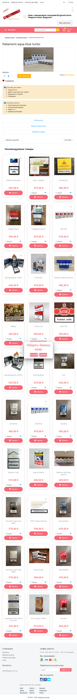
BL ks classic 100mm (38, 618)
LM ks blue (38, 278)
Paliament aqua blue (13, 180)
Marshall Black (38, 375)
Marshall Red (63, 570)
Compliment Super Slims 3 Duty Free (13, 619)
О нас (42, 2)
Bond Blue (13, 424)
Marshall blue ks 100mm (13, 278)
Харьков (42, 688)
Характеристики (38, 126)
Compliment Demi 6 (38, 229)
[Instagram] (41, 679)
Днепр (22, 690)
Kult (63, 375)
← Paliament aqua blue (11, 140)
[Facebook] (45, 679)
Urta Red (63, 618)
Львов (31, 690)
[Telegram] (48, 679)
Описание (38, 120)
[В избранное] (8, 81)
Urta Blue (63, 424)
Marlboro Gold (13, 472)
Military (13, 326)
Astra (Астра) (38, 570)
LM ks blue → (68, 140)
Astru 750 (63, 326)
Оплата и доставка (31, 2)
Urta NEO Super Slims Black (13, 522)
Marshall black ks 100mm (13, 375)
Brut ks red (38, 326)
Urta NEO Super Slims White (13, 571)
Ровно (41, 693)
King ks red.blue (38, 472)
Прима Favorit (13, 229)
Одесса (31, 688)
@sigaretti (47, 17)
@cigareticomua (64, 15)
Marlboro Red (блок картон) (63, 473)
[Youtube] (52, 679)
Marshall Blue (63, 521)
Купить (26, 76)
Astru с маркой (38, 180)
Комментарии (38, 132)
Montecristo (63, 180)
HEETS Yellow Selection (38, 521)
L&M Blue (38, 424)
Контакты (5, 2)
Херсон (31, 693)
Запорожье (23, 693)
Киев (21, 688)
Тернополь (43, 690)
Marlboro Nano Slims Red (63, 278)
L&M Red (63, 229)
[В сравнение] (20, 158)
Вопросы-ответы (17, 2)
